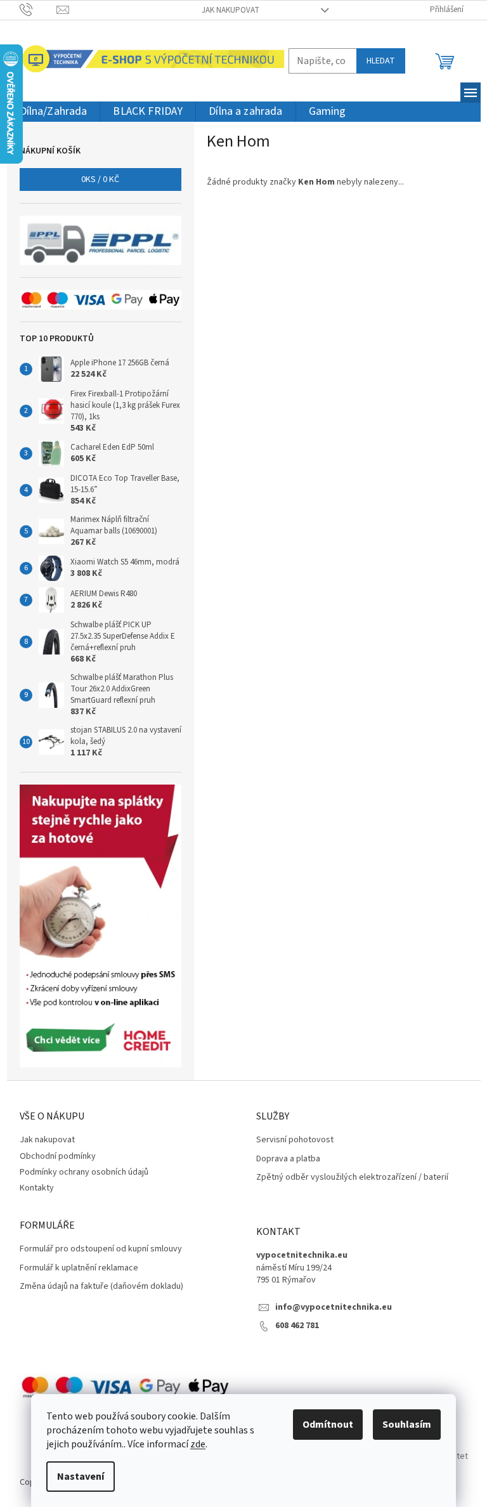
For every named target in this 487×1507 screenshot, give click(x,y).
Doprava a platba (288, 1159)
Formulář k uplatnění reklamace (79, 1268)
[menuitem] (53, 111)
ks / (100, 179)
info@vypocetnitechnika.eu (333, 1308)
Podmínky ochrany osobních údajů (84, 1172)
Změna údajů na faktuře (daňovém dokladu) (101, 1287)
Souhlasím (406, 1425)
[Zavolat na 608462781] (38, 9)
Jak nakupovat (230, 10)
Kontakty (37, 1188)
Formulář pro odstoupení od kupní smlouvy (101, 1249)
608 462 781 (297, 1326)
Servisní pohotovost (295, 1140)
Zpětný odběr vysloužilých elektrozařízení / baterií (352, 1177)
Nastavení (80, 1477)
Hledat (381, 61)
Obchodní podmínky (58, 1156)
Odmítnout (327, 1425)
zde (197, 1444)
